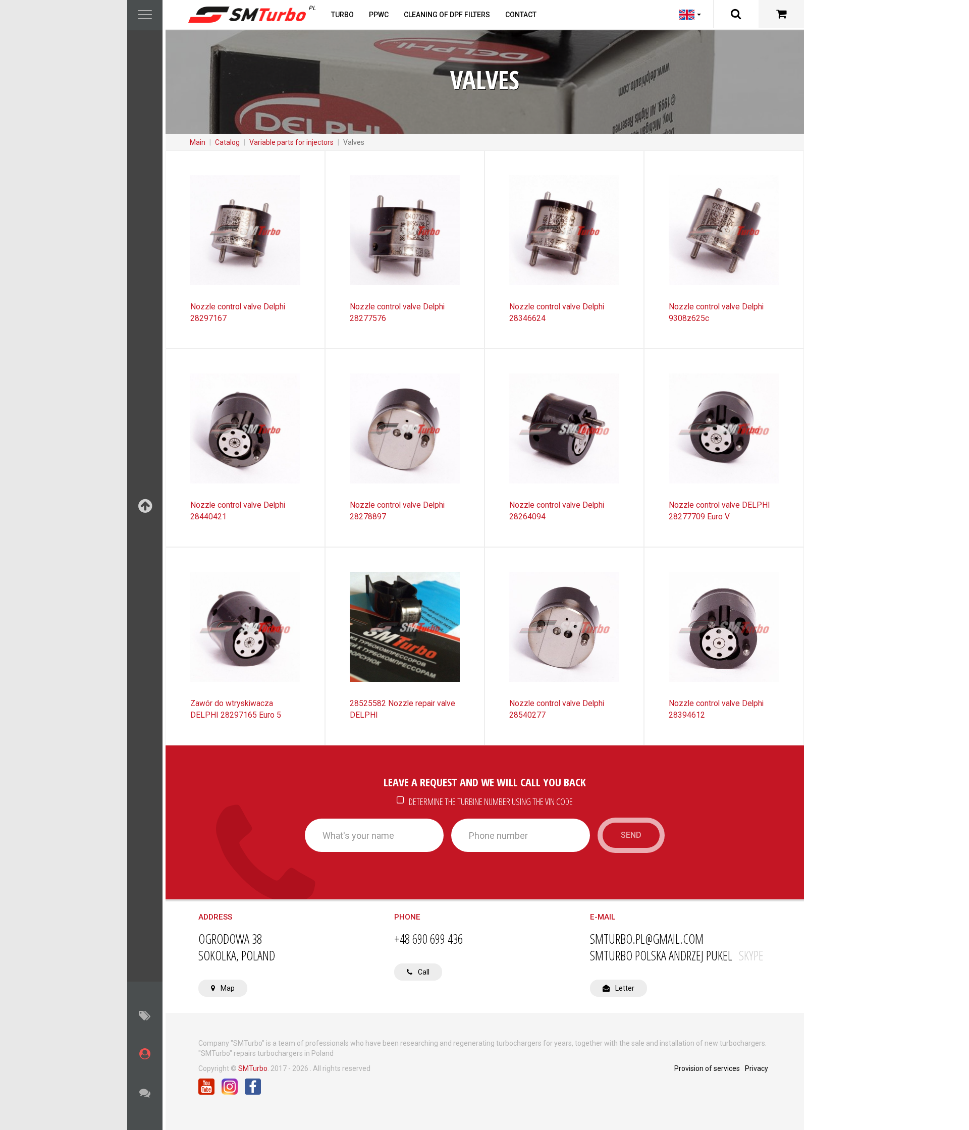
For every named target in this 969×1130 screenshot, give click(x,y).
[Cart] (781, 14)
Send (631, 835)
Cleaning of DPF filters (447, 15)
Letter (624, 988)
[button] (145, 15)
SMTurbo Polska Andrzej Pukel (677, 955)
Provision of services (707, 1068)
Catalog (227, 142)
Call (422, 972)
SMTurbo (252, 1068)
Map (227, 988)
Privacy (756, 1068)
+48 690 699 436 (428, 939)
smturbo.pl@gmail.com (647, 939)
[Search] (736, 14)
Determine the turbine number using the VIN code (490, 801)
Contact (520, 15)
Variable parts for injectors (291, 142)
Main (197, 142)
